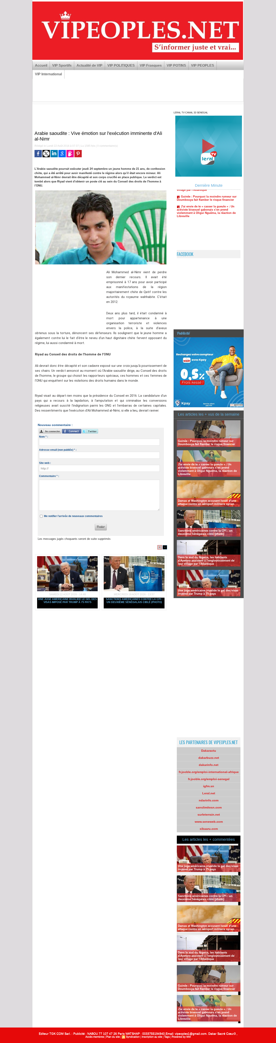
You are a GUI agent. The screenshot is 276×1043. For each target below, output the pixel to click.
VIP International (48, 74)
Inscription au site (152, 1036)
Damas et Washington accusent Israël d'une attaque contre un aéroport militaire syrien (207, 502)
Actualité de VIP (89, 65)
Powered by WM (181, 1036)
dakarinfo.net (208, 765)
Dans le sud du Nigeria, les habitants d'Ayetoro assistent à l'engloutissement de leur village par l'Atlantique (206, 560)
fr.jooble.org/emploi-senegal (208, 779)
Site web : (45, 462)
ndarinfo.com (208, 800)
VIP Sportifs (62, 65)
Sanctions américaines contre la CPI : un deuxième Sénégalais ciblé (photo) (134, 601)
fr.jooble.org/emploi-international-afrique (209, 772)
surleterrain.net (209, 814)
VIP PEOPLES (202, 65)
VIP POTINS (176, 65)
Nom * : (43, 436)
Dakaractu (208, 750)
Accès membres (94, 1036)
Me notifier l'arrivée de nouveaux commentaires (73, 516)
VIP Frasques (151, 65)
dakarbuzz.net (208, 757)
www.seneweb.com (209, 821)
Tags (167, 1036)
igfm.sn (208, 786)
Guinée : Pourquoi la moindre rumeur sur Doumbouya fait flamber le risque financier (206, 442)
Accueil (41, 65)
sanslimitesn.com (209, 807)
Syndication (133, 1036)
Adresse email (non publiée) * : (58, 449)
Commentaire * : (49, 476)
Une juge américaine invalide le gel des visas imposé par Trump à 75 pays (67, 601)
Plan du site (113, 1036)
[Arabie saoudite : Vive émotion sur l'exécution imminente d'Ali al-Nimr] (100, 191)
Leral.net (208, 793)
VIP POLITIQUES (121, 65)
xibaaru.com (209, 828)
